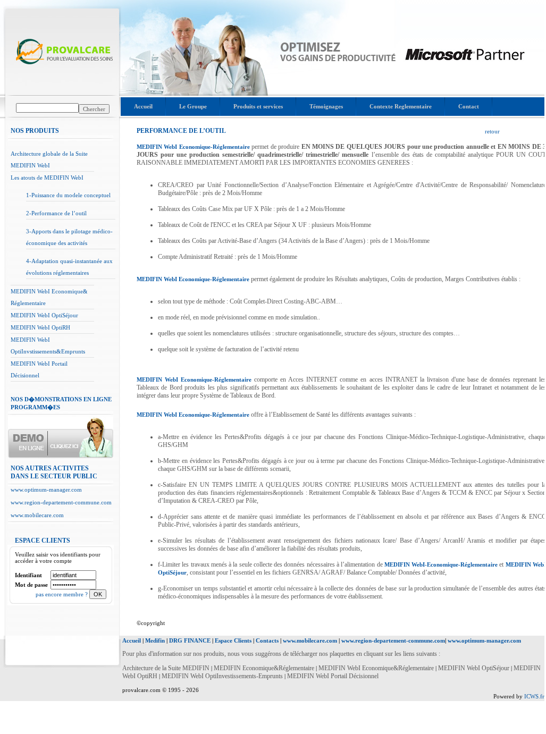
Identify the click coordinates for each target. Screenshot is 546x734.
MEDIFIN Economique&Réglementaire (265, 668)
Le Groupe (193, 106)
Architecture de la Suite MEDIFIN (165, 668)
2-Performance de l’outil (56, 213)
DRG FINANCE (190, 640)
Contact (468, 106)
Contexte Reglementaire (400, 106)
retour (492, 131)
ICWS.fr (534, 696)
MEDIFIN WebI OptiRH (40, 327)
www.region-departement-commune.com (61, 502)
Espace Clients (233, 640)
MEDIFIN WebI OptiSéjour (44, 315)
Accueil (143, 106)
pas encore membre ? (62, 594)
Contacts (267, 640)
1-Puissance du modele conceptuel (68, 195)
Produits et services (258, 106)
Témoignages (326, 106)
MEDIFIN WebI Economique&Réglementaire (376, 668)
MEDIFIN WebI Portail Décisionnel (333, 676)
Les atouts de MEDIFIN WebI (47, 177)
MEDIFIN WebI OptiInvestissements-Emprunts (222, 676)
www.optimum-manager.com (46, 489)
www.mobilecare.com (37, 515)
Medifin (155, 640)
